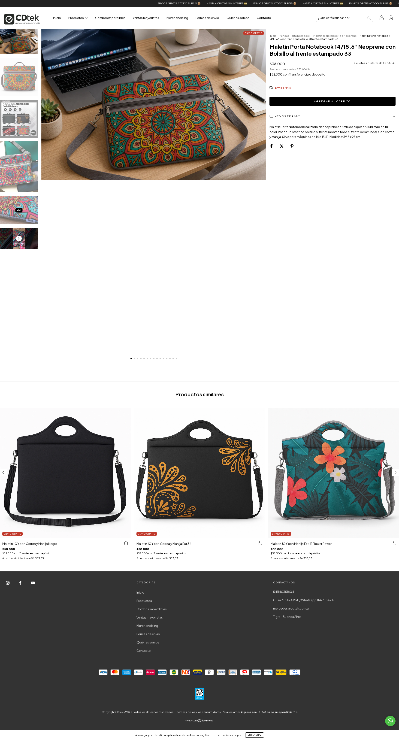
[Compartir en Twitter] (282, 146)
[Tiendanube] (199, 721)
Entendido (254, 735)
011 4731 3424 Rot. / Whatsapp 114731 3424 (303, 600)
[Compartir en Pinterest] (292, 146)
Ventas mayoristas (146, 18)
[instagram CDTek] (7, 583)
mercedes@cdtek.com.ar (291, 608)
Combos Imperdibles (110, 18)
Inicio (57, 18)
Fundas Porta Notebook (295, 35)
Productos (76, 18)
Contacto (264, 18)
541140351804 (283, 592)
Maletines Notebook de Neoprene (335, 35)
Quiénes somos (238, 18)
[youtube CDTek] (33, 583)
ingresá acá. (249, 711)
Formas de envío (207, 18)
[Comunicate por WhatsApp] (390, 721)
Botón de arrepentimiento (279, 711)
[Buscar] (369, 18)
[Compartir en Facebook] (271, 146)
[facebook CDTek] (20, 583)
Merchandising (177, 18)
